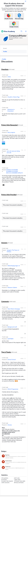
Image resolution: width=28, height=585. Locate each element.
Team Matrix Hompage (14, 309)
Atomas (10, 425)
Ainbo (9, 76)
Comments (5, 301)
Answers (4, 243)
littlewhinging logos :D (14, 265)
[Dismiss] (25, 1)
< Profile (3, 59)
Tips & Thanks (6, 352)
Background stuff (12, 327)
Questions (4, 69)
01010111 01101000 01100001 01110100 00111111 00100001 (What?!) (14, 171)
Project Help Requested (9, 125)
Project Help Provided (8, 194)
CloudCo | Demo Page (14, 97)
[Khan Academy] (7, 31)
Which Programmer (13, 389)
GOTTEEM (10, 338)
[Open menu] (26, 31)
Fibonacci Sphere (12, 287)
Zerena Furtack (12, 359)
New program (11, 132)
